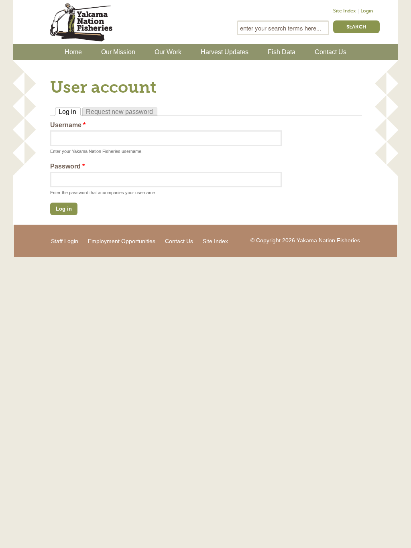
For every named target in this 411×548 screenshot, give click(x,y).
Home (73, 52)
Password (67, 166)
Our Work (168, 52)
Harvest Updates (224, 52)
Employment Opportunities (121, 241)
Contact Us (330, 52)
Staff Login (64, 241)
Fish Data (281, 52)
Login (366, 11)
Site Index (344, 11)
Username (67, 125)
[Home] (81, 21)
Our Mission (118, 52)
